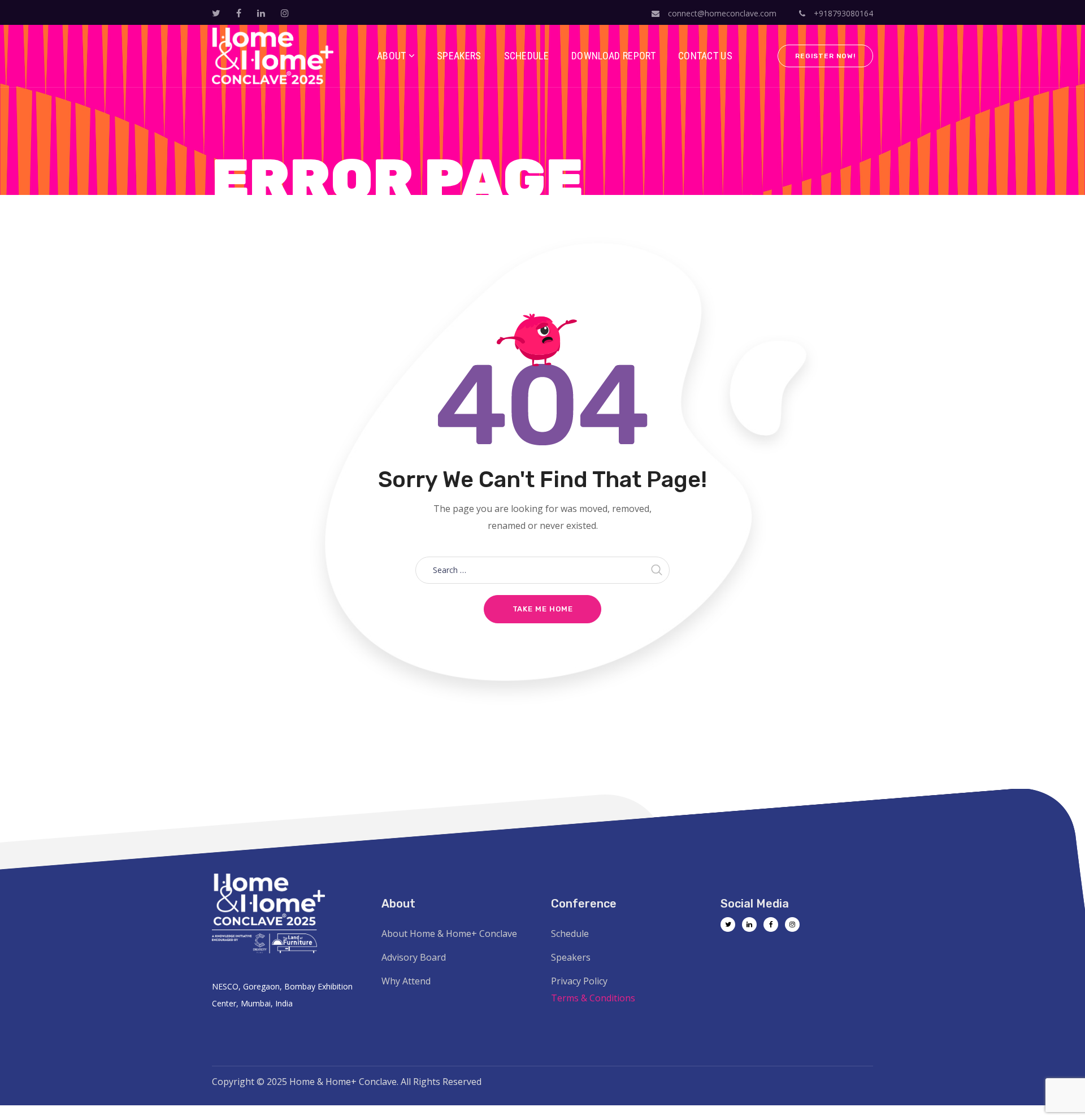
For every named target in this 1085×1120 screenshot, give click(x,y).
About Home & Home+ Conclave (449, 933)
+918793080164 (842, 13)
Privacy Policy (579, 981)
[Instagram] (792, 924)
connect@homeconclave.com (722, 13)
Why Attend (406, 981)
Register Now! (825, 56)
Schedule (570, 933)
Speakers (571, 957)
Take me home (543, 609)
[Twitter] (728, 924)
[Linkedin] (749, 924)
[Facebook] (770, 924)
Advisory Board (413, 957)
